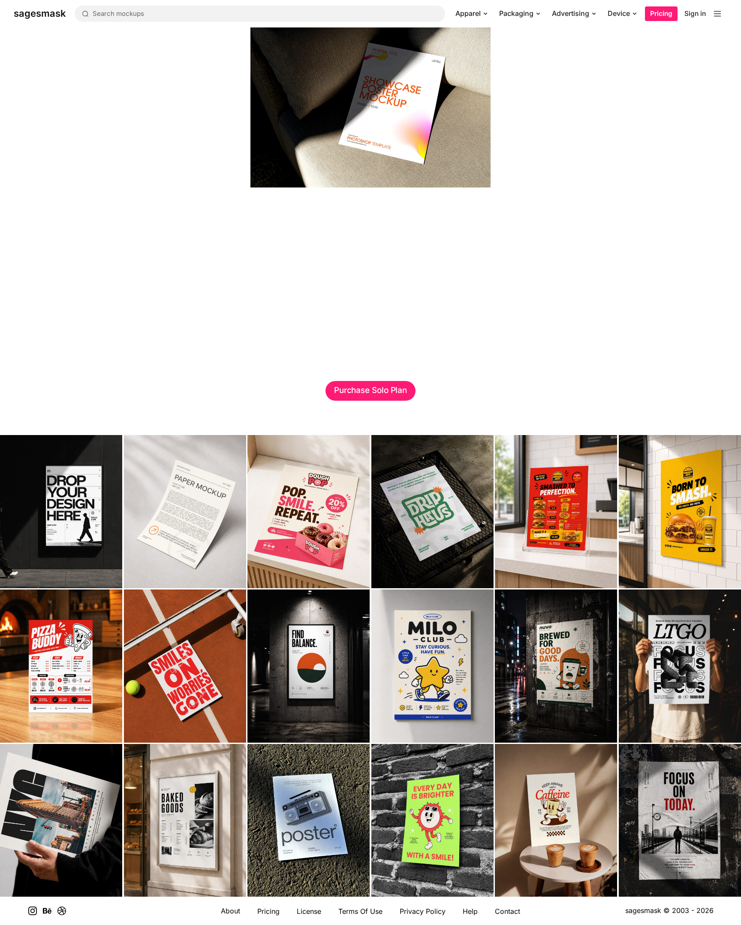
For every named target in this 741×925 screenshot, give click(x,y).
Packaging (516, 13)
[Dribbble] (62, 911)
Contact (507, 911)
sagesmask (643, 910)
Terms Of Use (360, 911)
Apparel (468, 13)
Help (470, 911)
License (309, 911)
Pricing (661, 13)
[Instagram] (32, 911)
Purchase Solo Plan (370, 390)
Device (619, 13)
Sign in (695, 13)
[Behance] (47, 911)
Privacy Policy (423, 911)
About (230, 911)
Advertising (570, 13)
